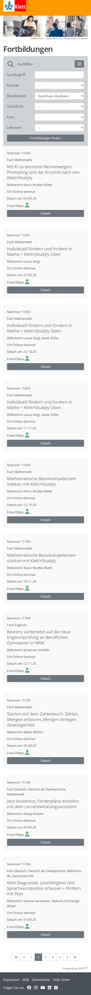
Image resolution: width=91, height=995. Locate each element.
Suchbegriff (16, 74)
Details (46, 213)
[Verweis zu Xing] (56, 987)
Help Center (61, 979)
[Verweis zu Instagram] (35, 987)
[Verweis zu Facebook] (29, 987)
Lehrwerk (14, 127)
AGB (26, 979)
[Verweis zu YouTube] (42, 987)
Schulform (15, 106)
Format (13, 85)
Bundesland (16, 96)
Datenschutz (41, 979)
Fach (10, 117)
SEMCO (82, 968)
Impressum (11, 979)
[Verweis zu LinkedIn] (49, 987)
